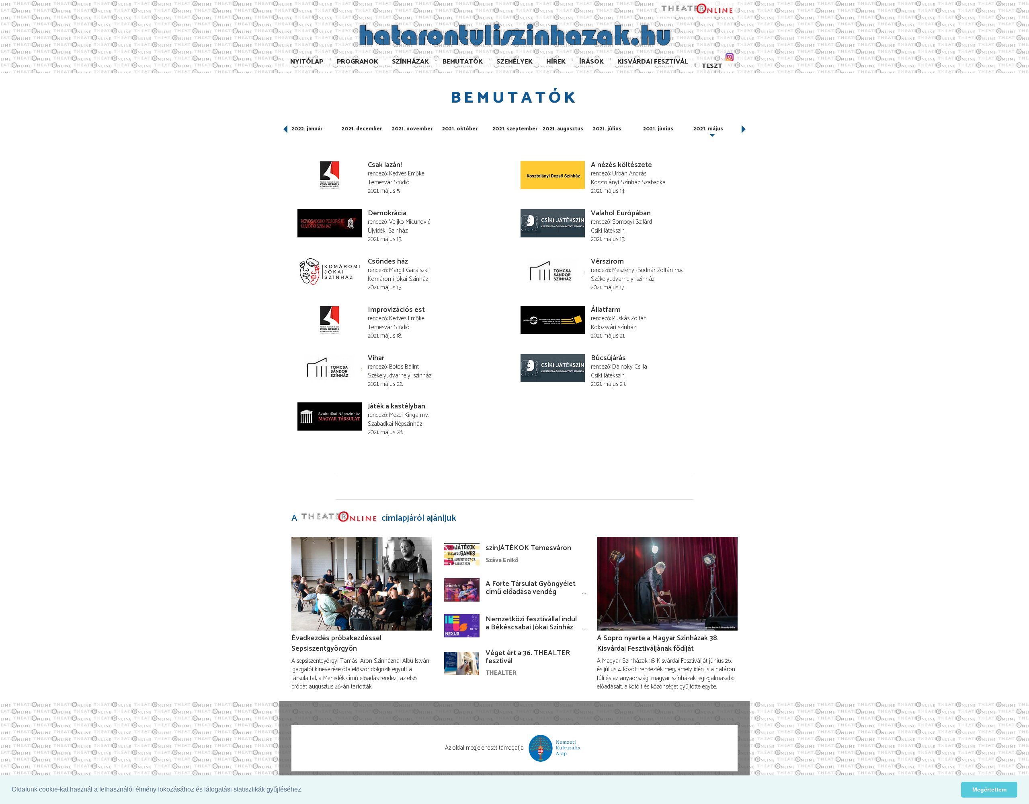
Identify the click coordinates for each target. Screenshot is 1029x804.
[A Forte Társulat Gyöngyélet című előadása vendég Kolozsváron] (462, 590)
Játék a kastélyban (396, 406)
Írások (591, 62)
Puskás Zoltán (629, 318)
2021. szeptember (514, 129)
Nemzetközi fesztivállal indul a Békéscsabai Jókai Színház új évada (531, 627)
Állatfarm (606, 310)
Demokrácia (387, 213)
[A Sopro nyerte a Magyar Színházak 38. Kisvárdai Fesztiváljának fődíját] (667, 584)
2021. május (708, 129)
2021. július (607, 129)
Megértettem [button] (989, 789)
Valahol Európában (621, 213)
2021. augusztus (563, 129)
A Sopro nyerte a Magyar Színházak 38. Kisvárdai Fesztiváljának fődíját (658, 643)
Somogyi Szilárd (632, 222)
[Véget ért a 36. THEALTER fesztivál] (462, 663)
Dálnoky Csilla (629, 367)
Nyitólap (306, 62)
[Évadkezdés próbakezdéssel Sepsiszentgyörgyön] (361, 584)
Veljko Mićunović (409, 222)
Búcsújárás (608, 358)
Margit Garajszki (408, 270)
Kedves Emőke (406, 174)
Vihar (376, 358)
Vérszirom (607, 262)
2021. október (460, 129)
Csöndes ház (388, 262)
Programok (357, 62)
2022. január (306, 129)
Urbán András (629, 174)
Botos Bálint (404, 367)
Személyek (514, 62)
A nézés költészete (621, 165)
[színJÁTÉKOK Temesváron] (462, 554)
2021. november (412, 129)
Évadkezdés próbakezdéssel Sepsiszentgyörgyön (336, 643)
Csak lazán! (385, 165)
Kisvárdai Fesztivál (652, 62)
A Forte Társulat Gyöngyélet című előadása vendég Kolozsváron (531, 592)
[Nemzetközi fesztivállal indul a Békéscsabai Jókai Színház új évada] (462, 625)
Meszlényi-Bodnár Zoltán (642, 270)
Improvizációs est (396, 310)
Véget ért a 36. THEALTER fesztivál (528, 657)
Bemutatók (463, 62)
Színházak (410, 62)
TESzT (712, 66)
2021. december (362, 129)
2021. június (658, 129)
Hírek (556, 62)
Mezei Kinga (403, 415)
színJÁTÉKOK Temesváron (528, 548)
